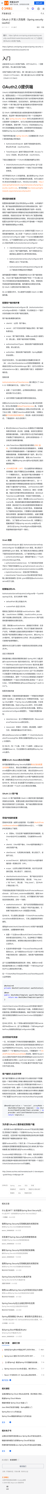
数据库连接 (28, 1193)
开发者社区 (9, 1471)
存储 (32, 1185)
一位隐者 (5, 1217)
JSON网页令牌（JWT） (15, 468)
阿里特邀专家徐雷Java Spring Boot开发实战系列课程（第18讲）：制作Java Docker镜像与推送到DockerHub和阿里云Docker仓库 (23, 1445)
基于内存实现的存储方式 (15, 415)
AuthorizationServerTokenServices (15, 382)
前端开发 (22, 1189)
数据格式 (13, 1189)
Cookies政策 (22, 1480)
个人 (42, 13)
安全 (26, 1185)
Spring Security (22, 136)
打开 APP (39, 3)
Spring (12, 1185)
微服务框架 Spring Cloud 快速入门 (14, 1403)
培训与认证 (24, 1471)
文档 (3, 1471)
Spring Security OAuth (18, 119)
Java (19, 1185)
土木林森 (5, 1323)
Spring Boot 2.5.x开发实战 (11, 1411)
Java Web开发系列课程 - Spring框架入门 (17, 1407)
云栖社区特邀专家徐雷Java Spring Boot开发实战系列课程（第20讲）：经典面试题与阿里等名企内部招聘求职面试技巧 (23, 1436)
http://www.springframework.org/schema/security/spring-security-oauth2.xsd (23, 185)
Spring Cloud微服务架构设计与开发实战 (16, 1416)
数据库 (12, 1193)
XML (19, 1193)
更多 (3, 1422)
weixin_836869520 (8, 1230)
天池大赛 (17, 1471)
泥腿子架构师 (6, 1283)
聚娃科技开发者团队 (8, 1270)
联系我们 (23, 1466)
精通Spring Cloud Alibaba (11, 1398)
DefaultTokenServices (25, 406)
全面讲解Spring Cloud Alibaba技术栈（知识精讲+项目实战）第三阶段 (23, 1394)
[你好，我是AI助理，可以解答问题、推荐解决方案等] (32, 8)
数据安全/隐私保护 (34, 1189)
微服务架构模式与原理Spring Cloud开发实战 (18, 1440)
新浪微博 (13, 1460)
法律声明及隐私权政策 (9, 1480)
